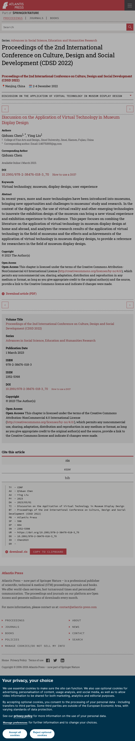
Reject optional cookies (42, 734)
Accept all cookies (15, 734)
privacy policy (23, 716)
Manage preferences (15, 722)
